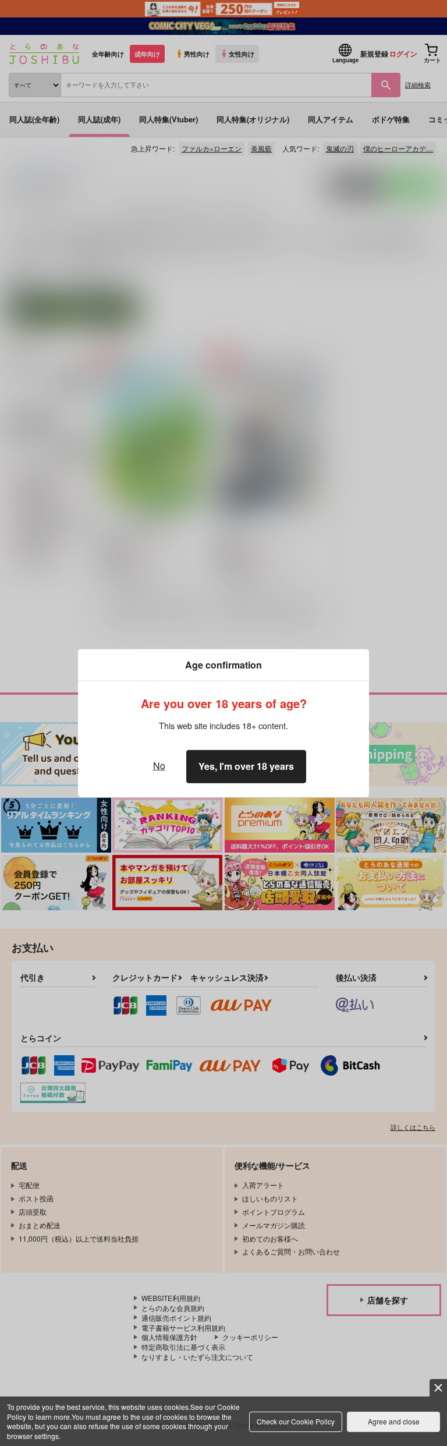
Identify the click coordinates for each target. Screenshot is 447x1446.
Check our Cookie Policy (296, 1421)
